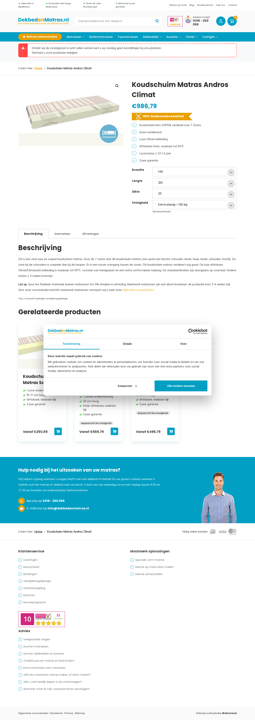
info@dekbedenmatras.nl (68, 508)
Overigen (208, 37)
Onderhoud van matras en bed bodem (48, 661)
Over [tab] (183, 343)
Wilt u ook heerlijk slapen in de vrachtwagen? (52, 682)
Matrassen (74, 37)
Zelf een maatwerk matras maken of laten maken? (57, 675)
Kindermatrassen (101, 37)
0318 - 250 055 (201, 23)
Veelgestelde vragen (36, 639)
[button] (117, 85)
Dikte (136, 192)
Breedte (138, 170)
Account (221, 21)
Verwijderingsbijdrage (37, 581)
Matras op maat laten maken (154, 567)
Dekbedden (151, 37)
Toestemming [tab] (71, 343)
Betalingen (30, 574)
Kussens (172, 37)
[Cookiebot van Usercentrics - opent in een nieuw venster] (191, 331)
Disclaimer (56, 713)
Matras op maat (178, 5)
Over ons (220, 5)
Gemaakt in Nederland (25, 5)
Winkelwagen (232, 21)
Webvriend (229, 713)
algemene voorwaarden (138, 290)
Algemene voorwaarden (33, 713)
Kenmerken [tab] (62, 234)
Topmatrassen (128, 37)
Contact (232, 5)
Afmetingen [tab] (90, 234)
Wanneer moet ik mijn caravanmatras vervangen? (56, 689)
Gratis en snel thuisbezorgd (92, 5)
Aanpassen (125, 385)
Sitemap (80, 713)
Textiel (190, 37)
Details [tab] (127, 343)
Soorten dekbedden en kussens (43, 653)
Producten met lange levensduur (58, 5)
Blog (192, 5)
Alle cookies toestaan (181, 385)
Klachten (29, 595)
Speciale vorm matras (149, 560)
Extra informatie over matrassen (44, 668)
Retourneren (31, 567)
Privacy (68, 713)
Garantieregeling (34, 588)
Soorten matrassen (36, 646)
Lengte (137, 181)
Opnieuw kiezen (161, 211)
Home (38, 68)
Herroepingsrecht (34, 602)
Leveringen (30, 560)
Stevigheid (140, 203)
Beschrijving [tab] (33, 234)
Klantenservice (205, 5)
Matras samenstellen (149, 574)
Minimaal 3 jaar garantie (125, 5)
